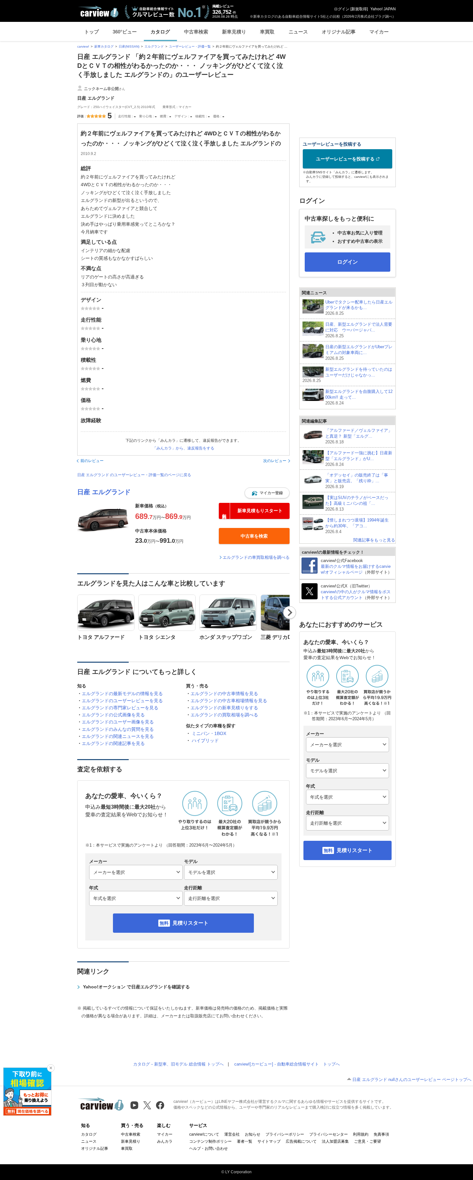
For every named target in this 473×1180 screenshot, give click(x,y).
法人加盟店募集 (335, 1141)
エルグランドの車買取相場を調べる (256, 557)
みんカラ (164, 1141)
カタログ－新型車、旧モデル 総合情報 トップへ (178, 1064)
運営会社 (232, 1134)
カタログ (160, 31)
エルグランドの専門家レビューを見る (120, 707)
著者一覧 (244, 1141)
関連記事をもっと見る (374, 540)
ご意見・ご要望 (367, 1141)
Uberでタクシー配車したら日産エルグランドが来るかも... (359, 308)
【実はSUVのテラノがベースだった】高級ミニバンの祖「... (356, 503)
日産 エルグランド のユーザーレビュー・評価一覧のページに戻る (134, 475)
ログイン (341, 9)
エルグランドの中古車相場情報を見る (228, 700)
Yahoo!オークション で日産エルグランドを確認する (136, 986)
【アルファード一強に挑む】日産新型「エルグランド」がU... (358, 458)
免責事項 (381, 1134)
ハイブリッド (205, 740)
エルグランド (154, 46)
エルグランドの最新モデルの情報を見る (122, 693)
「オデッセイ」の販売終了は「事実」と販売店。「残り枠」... (356, 481)
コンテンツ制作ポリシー (210, 1141)
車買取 (267, 31)
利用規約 (360, 1134)
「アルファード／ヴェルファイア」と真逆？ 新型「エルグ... (358, 436)
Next (289, 612)
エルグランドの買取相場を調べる (224, 714)
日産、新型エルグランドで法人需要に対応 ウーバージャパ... (358, 330)
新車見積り (234, 31)
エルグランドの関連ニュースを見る (118, 736)
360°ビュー (125, 31)
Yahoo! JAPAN (383, 9)
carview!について (204, 1134)
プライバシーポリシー (284, 1134)
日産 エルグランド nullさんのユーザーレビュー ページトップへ (411, 1079)
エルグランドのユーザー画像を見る (118, 721)
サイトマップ (269, 1141)
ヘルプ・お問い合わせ (208, 1148)
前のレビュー (92, 461)
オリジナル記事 (339, 31)
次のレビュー (274, 461)
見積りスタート (190, 923)
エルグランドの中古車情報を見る (224, 693)
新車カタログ (104, 46)
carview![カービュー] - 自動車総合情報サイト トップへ (287, 1064)
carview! (83, 46)
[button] (267, 492)
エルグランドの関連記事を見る (113, 743)
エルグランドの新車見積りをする (224, 707)
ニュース (298, 31)
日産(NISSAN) (129, 46)
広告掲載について (301, 1141)
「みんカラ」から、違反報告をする (183, 448)
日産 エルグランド (104, 491)
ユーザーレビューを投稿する (345, 158)
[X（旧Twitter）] (147, 1105)
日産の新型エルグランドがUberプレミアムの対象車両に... (359, 352)
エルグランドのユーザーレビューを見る (122, 700)
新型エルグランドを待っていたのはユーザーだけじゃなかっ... (347, 375)
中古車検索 (196, 31)
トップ (91, 31)
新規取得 (359, 9)
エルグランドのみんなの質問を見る (118, 729)
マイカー (379, 31)
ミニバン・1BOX (209, 733)
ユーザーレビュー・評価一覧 (190, 46)
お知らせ (252, 1134)
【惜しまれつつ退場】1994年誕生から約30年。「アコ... (357, 526)
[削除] (51, 1068)
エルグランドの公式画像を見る (113, 714)
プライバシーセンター (328, 1134)
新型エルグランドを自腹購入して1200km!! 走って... (359, 397)
